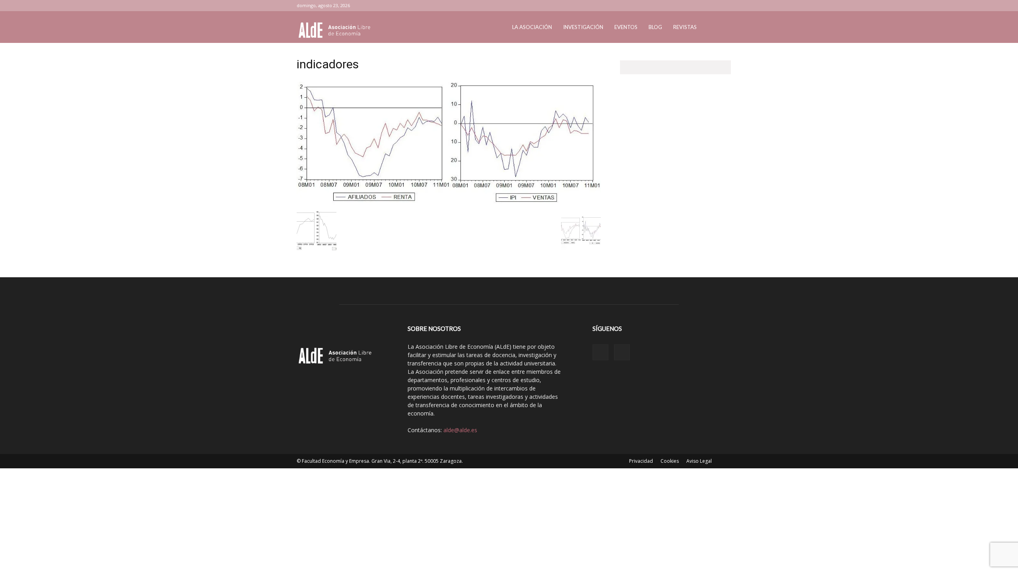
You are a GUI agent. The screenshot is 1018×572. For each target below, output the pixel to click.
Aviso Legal (699, 461)
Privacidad (641, 461)
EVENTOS (625, 27)
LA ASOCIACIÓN (532, 27)
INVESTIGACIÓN (583, 27)
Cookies (670, 461)
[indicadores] (449, 202)
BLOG (655, 27)
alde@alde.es (460, 430)
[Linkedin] (702, 5)
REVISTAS (685, 27)
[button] (711, 27)
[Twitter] (715, 5)
